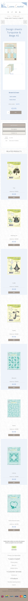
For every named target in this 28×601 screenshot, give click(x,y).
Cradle (14, 283)
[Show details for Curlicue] (14, 456)
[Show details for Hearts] (14, 408)
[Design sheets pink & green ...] (3, 22)
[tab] (14, 125)
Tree (14, 188)
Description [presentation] (14, 129)
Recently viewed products (14, 582)
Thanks (14, 330)
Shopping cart (16, 12)
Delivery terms (14, 568)
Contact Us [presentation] (14, 133)
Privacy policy (14, 562)
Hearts (14, 425)
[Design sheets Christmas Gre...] (25, 22)
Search (14, 585)
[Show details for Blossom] (14, 361)
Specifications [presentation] (13, 125)
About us (14, 565)
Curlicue (14, 473)
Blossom (14, 378)
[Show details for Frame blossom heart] (14, 503)
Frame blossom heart (14, 520)
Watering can (14, 235)
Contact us (14, 575)
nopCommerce (17, 589)
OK (14, 547)
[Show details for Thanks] (14, 313)
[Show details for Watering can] (14, 218)
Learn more (14, 549)
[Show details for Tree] (14, 171)
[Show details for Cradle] (14, 266)
